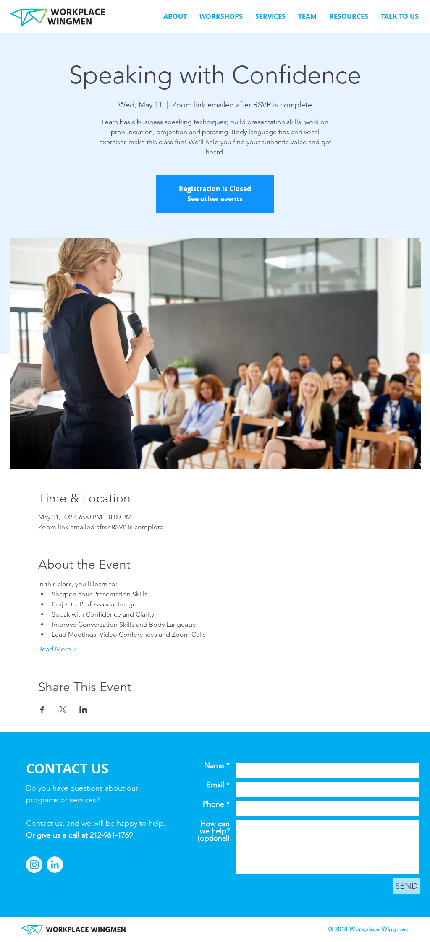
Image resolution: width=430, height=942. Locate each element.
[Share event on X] (63, 709)
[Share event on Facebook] (42, 709)
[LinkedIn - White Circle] (55, 864)
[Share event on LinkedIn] (83, 709)
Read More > (57, 649)
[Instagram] (34, 864)
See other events (215, 198)
